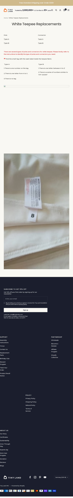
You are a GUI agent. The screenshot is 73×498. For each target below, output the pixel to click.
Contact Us (4, 349)
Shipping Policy (31, 402)
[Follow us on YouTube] (44, 477)
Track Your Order (3, 369)
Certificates (4, 437)
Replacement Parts (4, 354)
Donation (3, 459)
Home (6, 18)
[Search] (52, 10)
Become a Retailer (54, 345)
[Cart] (64, 10)
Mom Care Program (3, 454)
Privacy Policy (30, 398)
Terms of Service (29, 410)
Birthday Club (4, 358)
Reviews (3, 462)
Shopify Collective (54, 356)
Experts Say (4, 450)
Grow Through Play (5, 445)
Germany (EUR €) (60, 477)
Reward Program (3, 363)
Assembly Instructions (4, 341)
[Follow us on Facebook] (30, 477)
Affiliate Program (54, 351)
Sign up (25, 310)
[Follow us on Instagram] (35, 477)
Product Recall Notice (5, 375)
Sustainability (4, 440)
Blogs (2, 466)
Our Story (3, 434)
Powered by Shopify (18, 485)
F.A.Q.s (2, 346)
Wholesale (55, 340)
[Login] (60, 10)
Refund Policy (30, 405)
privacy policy (23, 304)
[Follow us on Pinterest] (40, 477)
